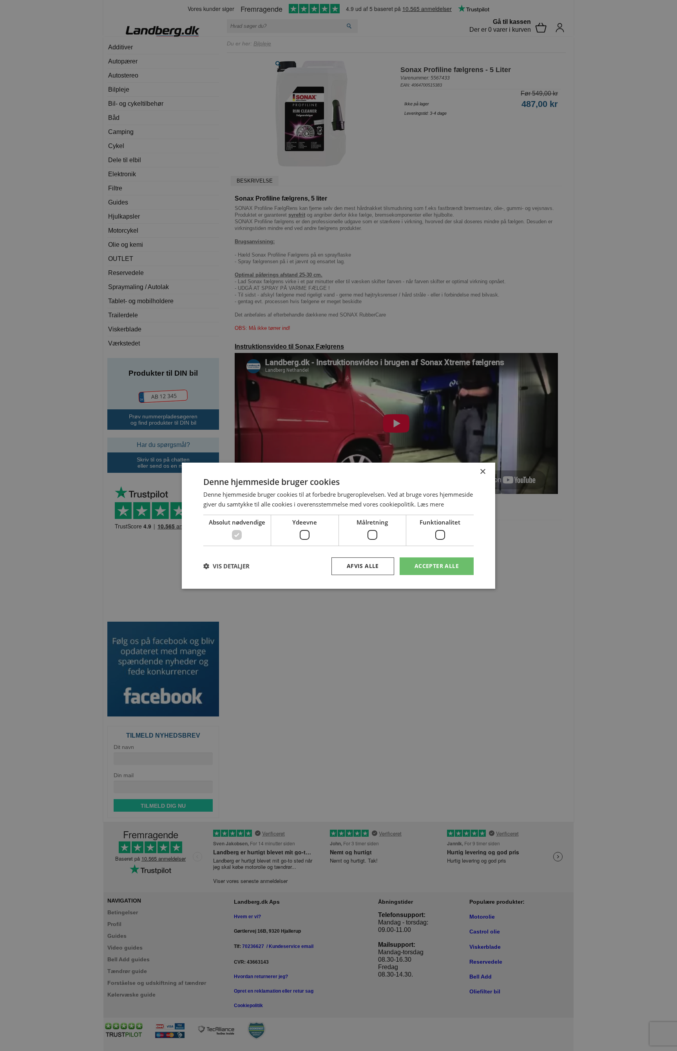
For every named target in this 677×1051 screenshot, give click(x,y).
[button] (226, 566)
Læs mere (430, 504)
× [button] (482, 471)
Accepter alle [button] (437, 566)
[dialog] (338, 525)
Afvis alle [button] (363, 566)
